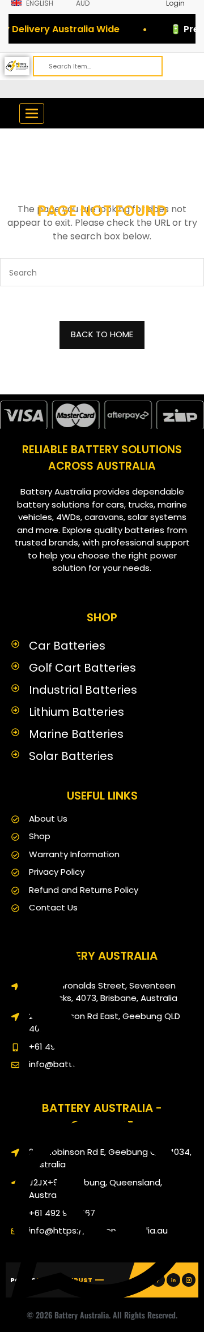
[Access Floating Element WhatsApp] (102, 1311)
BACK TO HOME (102, 334)
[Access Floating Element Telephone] (102, 1099)
